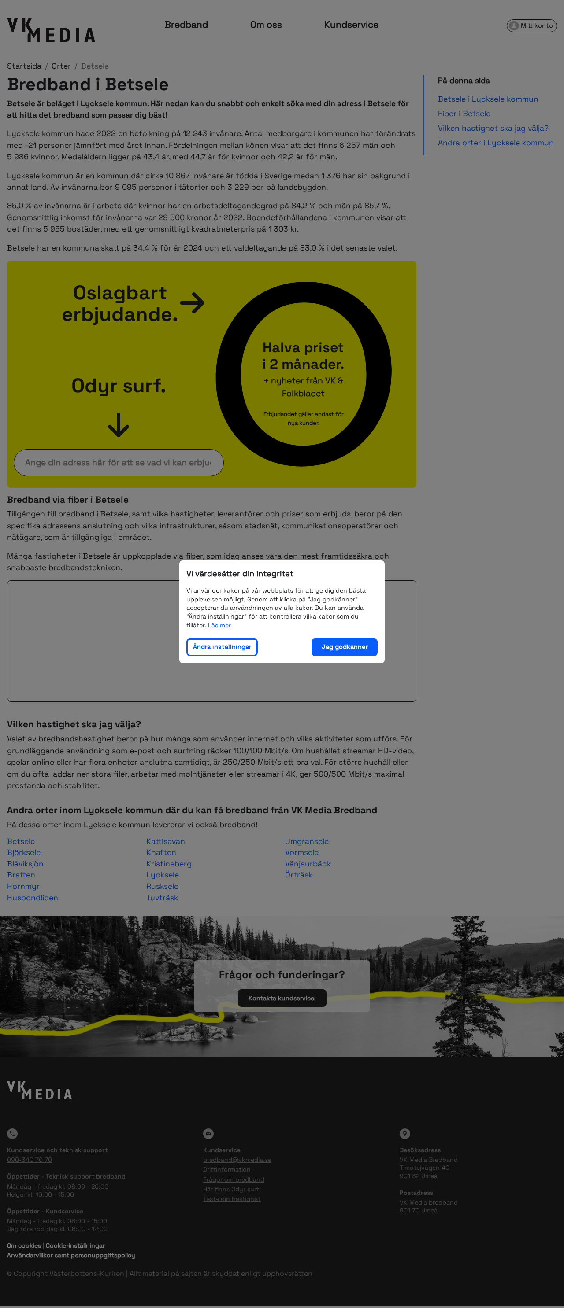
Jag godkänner (345, 647)
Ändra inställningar (222, 647)
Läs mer (219, 625)
